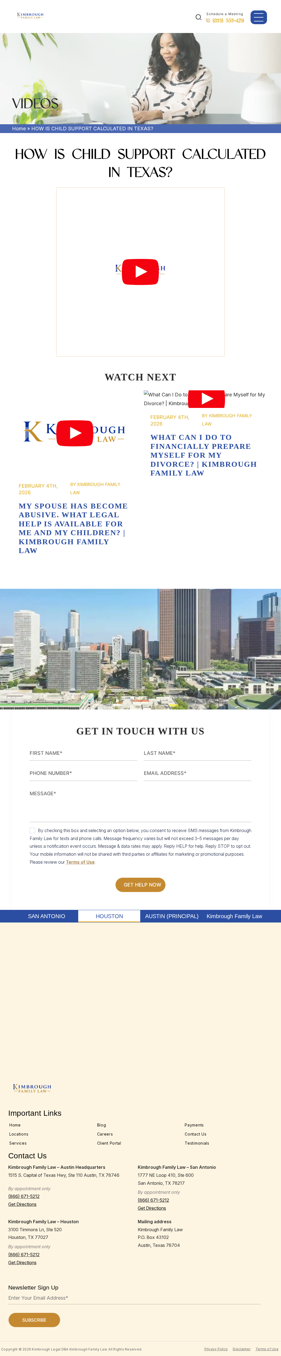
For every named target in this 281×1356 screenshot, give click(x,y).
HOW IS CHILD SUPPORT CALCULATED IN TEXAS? (140, 272)
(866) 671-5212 (24, 1196)
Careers (105, 1134)
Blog (101, 1125)
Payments (194, 1125)
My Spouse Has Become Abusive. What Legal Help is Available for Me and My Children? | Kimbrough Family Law (74, 433)
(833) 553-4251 (228, 20)
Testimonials (197, 1143)
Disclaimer (242, 1349)
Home (19, 128)
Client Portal (109, 1143)
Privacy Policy (216, 1349)
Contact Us (195, 1134)
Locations (18, 1134)
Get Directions (22, 1204)
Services (18, 1143)
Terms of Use (80, 862)
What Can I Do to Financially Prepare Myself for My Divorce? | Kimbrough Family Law (206, 399)
